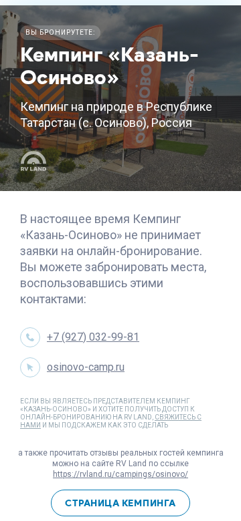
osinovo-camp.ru (86, 367)
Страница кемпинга (120, 503)
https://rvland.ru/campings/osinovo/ (120, 474)
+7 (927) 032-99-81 (93, 337)
